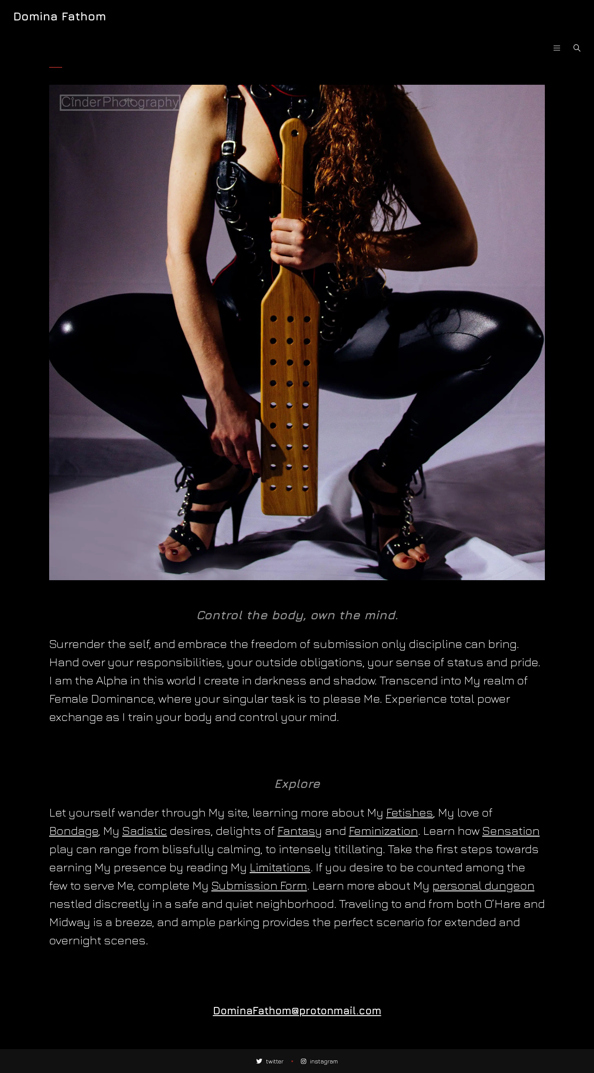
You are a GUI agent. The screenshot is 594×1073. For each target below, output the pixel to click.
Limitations (280, 867)
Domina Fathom (59, 16)
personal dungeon (483, 885)
